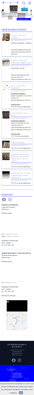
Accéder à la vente (23, 19)
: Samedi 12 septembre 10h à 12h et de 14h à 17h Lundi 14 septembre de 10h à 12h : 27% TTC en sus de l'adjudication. (21, 100)
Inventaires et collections (17, 376)
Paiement (26, 378)
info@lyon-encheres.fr (12, 236)
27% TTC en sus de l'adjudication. (21, 148)
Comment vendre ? (17, 377)
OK (21, 393)
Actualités (11, 370)
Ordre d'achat (12, 381)
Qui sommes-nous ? (11, 369)
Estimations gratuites (17, 373)
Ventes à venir (24, 367)
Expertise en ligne (17, 374)
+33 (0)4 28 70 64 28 (10, 234)
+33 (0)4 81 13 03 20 (10, 282)
